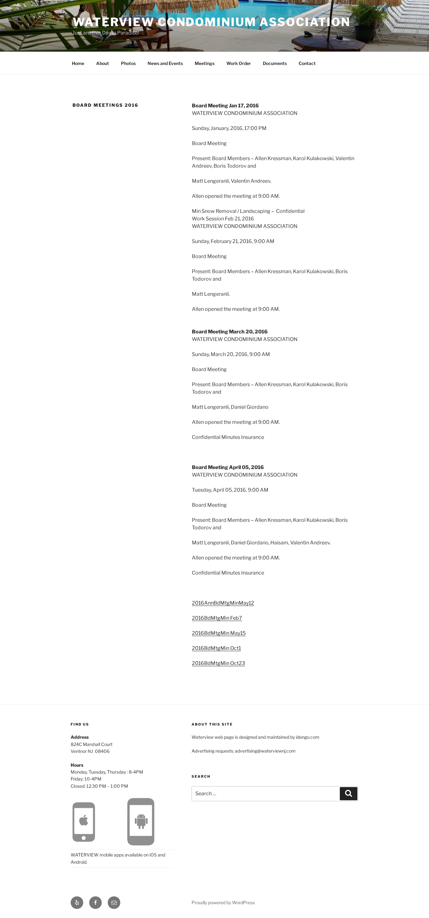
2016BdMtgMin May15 (219, 633)
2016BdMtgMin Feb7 (217, 618)
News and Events (165, 63)
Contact (307, 63)
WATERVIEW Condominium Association (211, 22)
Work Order (238, 63)
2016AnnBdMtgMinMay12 (223, 603)
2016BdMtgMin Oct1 (216, 648)
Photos (128, 63)
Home (78, 63)
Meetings (205, 63)
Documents (275, 63)
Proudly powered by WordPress (223, 902)
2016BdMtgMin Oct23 (218, 663)
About (102, 63)
